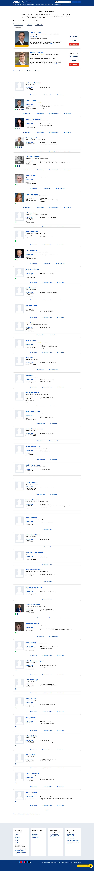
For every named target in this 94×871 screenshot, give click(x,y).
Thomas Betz (30, 358)
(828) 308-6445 (29, 522)
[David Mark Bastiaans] (19, 160)
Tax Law (24, 7)
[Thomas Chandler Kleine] (19, 573)
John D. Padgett (31, 288)
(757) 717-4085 (29, 179)
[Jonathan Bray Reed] (19, 503)
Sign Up (78, 1)
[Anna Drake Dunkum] (19, 197)
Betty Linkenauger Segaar (34, 661)
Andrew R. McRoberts (33, 605)
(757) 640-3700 (29, 292)
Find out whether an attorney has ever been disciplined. (55, 835)
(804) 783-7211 (29, 609)
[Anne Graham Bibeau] (19, 538)
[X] (29, 862)
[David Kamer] (19, 326)
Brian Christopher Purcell (34, 552)
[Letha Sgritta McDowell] (19, 122)
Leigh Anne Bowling (32, 269)
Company (55, 862)
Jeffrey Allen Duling (32, 623)
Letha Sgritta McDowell (33, 119)
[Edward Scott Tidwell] (19, 414)
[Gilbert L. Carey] (19, 103)
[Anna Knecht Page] (19, 683)
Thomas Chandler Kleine (34, 570)
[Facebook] (22, 862)
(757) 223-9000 (29, 254)
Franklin (16, 840)
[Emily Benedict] (19, 720)
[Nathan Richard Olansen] (19, 590)
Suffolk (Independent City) (20, 849)
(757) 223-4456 (29, 450)
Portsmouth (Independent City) (20, 853)
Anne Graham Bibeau (33, 535)
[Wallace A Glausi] (19, 308)
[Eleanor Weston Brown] (19, 449)
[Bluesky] (27, 862)
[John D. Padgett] (19, 291)
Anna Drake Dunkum (33, 194)
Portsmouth (17, 837)
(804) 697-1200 (29, 665)
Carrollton (17, 842)
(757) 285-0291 (29, 327)
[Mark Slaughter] (19, 343)
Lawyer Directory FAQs (72, 837)
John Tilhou (29, 375)
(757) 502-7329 (29, 87)
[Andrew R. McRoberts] (19, 608)
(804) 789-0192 (29, 627)
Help (59, 862)
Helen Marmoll (31, 213)
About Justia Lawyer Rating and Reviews (72, 842)
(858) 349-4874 (29, 415)
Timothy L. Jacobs (31, 792)
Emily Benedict (31, 717)
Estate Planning (35, 835)
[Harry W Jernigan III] (19, 253)
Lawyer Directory (19, 7)
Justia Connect (44, 862)
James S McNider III (32, 232)
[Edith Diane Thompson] (19, 86)
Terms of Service (63, 862)
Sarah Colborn (30, 755)
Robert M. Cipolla (31, 736)
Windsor (17, 834)
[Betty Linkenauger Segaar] (19, 664)
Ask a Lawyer (23, 4)
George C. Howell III (32, 773)
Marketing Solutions (58, 4)
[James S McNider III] (19, 235)
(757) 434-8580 (29, 397)
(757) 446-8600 (29, 539)
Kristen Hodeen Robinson (34, 429)
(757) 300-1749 (33, 57)
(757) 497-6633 (29, 487)
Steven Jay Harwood (32, 393)
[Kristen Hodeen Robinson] (19, 432)
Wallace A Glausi (31, 305)
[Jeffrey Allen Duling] (19, 626)
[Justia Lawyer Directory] (18, 2)
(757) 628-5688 (29, 556)
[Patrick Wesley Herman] (19, 468)
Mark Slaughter (31, 340)
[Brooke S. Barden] (19, 645)
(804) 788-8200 (29, 684)
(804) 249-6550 (29, 646)
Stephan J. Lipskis (31, 138)
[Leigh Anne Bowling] (19, 272)
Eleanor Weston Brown (33, 446)
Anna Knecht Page (32, 680)
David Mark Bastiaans (33, 157)
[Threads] (25, 862)
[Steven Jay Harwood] (19, 396)
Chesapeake (17, 835)
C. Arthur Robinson (32, 482)
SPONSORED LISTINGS (18, 27)
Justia (14, 7)
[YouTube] (21, 862)
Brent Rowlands (31, 175)
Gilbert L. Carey (35, 32)
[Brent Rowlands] (19, 178)
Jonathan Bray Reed (32, 500)
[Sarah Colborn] (19, 758)
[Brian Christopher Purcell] (19, 555)
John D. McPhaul (31, 698)
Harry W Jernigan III (32, 250)
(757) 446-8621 (29, 469)
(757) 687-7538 (29, 345)
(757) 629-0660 (29, 142)
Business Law (35, 834)
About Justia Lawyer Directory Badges (71, 835)
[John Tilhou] (19, 378)
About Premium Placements (73, 840)
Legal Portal (50, 862)
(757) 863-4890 (33, 36)
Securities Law (35, 837)
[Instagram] (24, 862)
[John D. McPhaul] (19, 702)
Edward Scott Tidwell (33, 411)
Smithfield (17, 839)
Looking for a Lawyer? (83, 865)
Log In (74, 1)
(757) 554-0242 (29, 161)
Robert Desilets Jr (31, 517)
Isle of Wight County (19, 850)
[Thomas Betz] (19, 361)
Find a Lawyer (16, 4)
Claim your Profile (70, 838)
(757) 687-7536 (29, 433)
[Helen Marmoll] (19, 216)
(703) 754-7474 (29, 217)
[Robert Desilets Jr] (19, 521)
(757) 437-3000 (29, 504)
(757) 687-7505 (29, 379)
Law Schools (37, 4)
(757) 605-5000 (29, 591)
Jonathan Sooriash (36, 53)
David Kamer (30, 323)
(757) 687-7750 (29, 362)
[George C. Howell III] (19, 777)
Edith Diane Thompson (33, 83)
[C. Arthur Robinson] (19, 486)
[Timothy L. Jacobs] (19, 795)
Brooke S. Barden (31, 642)
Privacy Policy (70, 862)
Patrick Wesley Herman (33, 465)
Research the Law (30, 4)
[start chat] (91, 866)
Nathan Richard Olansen (34, 587)
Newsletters (50, 4)
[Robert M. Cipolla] (19, 739)
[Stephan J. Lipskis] (19, 141)
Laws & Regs (44, 4)
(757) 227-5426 (29, 273)
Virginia (28, 7)
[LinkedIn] (19, 862)
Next (47, 810)
